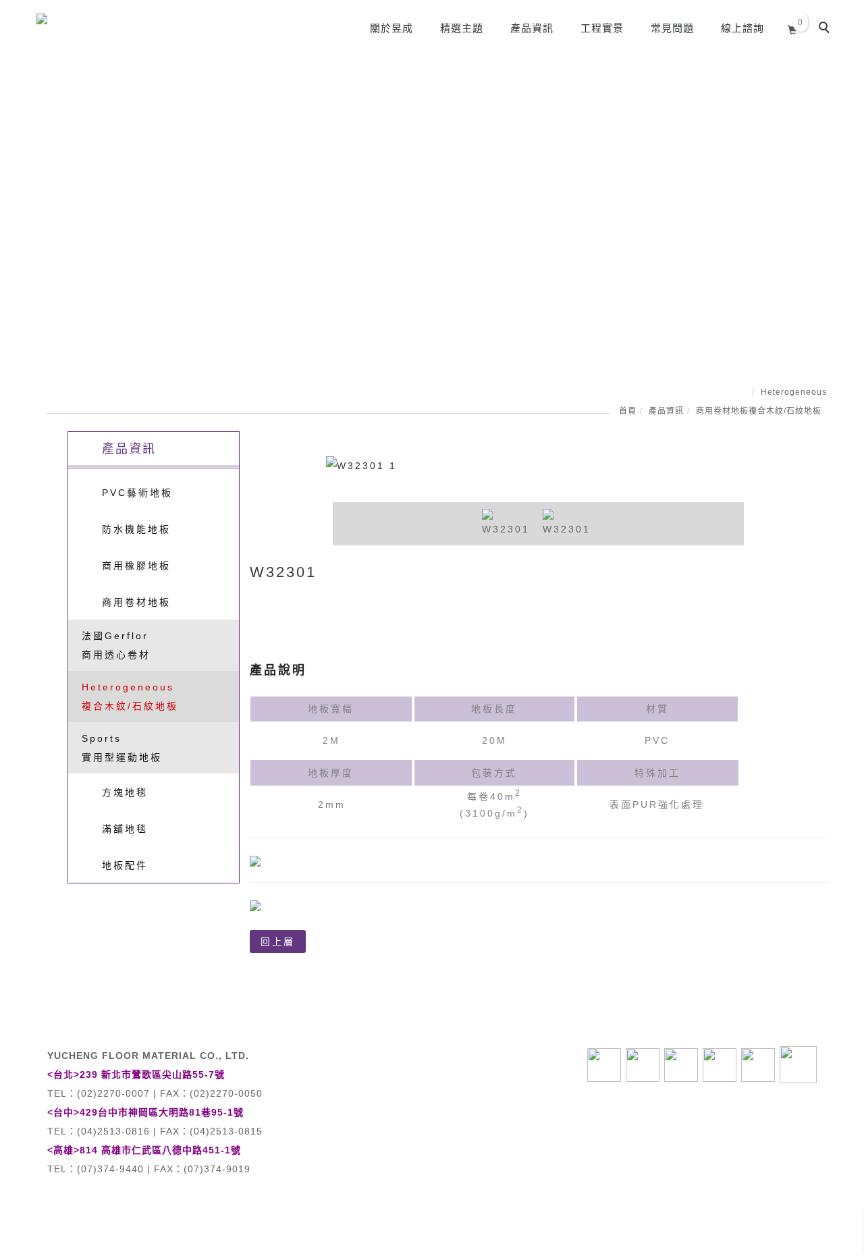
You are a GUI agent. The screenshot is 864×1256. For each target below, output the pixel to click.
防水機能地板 (136, 529)
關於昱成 (391, 28)
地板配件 (125, 865)
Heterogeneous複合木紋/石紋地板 (130, 696)
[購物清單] (793, 28)
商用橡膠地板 (136, 565)
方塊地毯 (125, 792)
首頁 (628, 411)
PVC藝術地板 (137, 492)
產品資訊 (532, 28)
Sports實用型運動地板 (122, 748)
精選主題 (461, 28)
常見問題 (672, 28)
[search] (826, 29)
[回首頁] (83, 23)
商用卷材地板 (722, 411)
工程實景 (602, 28)
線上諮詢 (742, 28)
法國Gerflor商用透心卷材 (116, 645)
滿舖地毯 (125, 828)
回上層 (278, 941)
